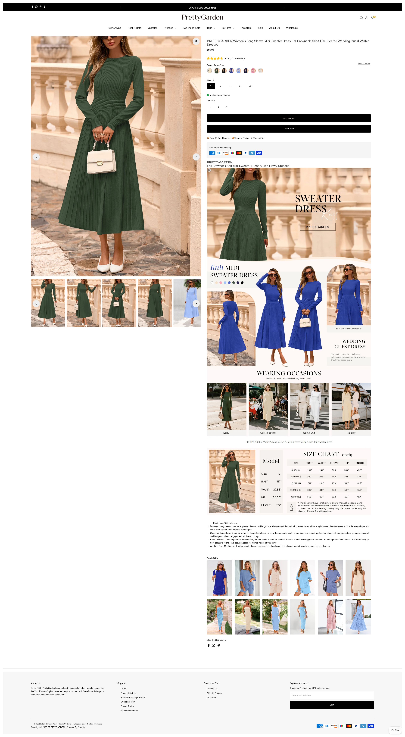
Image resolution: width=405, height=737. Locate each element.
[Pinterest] (40, 7)
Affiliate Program (214, 693)
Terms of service (65, 724)
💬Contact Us (257, 138)
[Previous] (121, 7)
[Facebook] (32, 7)
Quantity (211, 100)
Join (332, 705)
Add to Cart (288, 118)
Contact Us (212, 688)
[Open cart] (372, 17)
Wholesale (211, 697)
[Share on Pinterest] (219, 646)
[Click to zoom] (196, 41)
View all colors (364, 64)
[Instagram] (36, 7)
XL (240, 86)
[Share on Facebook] (209, 646)
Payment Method (128, 693)
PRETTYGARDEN (56, 727)
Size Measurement (129, 710)
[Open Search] (361, 17)
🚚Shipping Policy (240, 138)
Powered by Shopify (75, 727)
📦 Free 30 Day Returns (218, 138)
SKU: (209, 640)
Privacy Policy (127, 706)
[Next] (284, 7)
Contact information (94, 724)
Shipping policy (80, 724)
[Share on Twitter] (214, 646)
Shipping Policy (128, 702)
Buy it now (289, 128)
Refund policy (39, 724)
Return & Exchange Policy (133, 697)
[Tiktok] (44, 7)
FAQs (123, 688)
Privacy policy (51, 724)
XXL (251, 86)
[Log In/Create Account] (366, 17)
